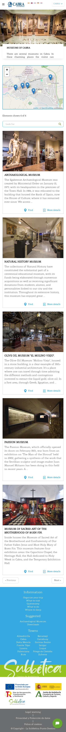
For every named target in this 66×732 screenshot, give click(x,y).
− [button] (7, 74)
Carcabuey (42, 639)
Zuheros (42, 654)
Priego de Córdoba (42, 651)
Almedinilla (23, 636)
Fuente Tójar (23, 645)
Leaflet (35, 108)
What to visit (33, 600)
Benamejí (43, 636)
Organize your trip (33, 597)
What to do (33, 606)
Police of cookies (33, 724)
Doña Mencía (23, 642)
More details (53, 210)
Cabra (23, 639)
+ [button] (7, 70)
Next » (57, 580)
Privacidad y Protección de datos (33, 718)
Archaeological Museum (22, 174)
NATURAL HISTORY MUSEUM (22, 261)
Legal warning (33, 712)
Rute (23, 654)
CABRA (56, 4)
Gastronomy (33, 603)
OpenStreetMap (47, 108)
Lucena (23, 648)
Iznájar (42, 645)
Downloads (33, 624)
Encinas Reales (43, 642)
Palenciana (23, 651)
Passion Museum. (16, 442)
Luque (42, 648)
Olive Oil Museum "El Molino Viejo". (29, 355)
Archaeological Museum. (33, 621)
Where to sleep (33, 610)
